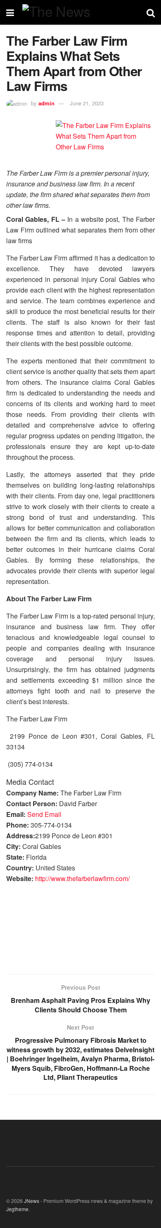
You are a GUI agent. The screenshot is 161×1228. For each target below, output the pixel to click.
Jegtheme (17, 1208)
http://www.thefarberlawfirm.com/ (82, 878)
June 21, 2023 (87, 103)
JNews (31, 1200)
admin (46, 103)
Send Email (44, 814)
